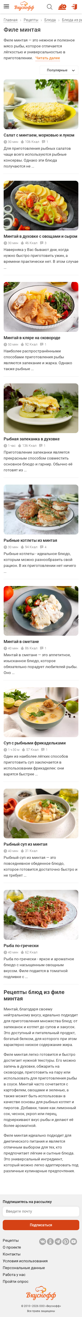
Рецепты (31, 20)
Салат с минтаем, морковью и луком (39, 135)
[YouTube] (73, 1241)
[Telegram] (58, 1241)
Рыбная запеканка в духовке (32, 438)
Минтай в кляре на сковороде (32, 337)
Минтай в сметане (21, 641)
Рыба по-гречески (21, 945)
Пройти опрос (15, 1281)
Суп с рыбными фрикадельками (35, 743)
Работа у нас (14, 1274)
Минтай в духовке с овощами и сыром (40, 236)
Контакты (11, 1254)
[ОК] (50, 1241)
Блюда (50, 20)
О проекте (12, 1247)
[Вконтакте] (42, 1241)
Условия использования (25, 1261)
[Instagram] (65, 1241)
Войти (75, 4)
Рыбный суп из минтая (25, 844)
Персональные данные (24, 1267)
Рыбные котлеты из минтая (30, 540)
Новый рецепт (63, 4)
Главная (11, 20)
